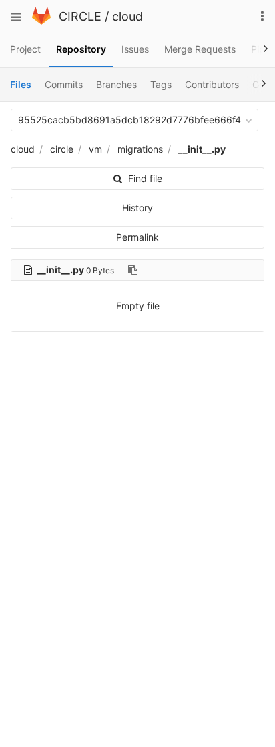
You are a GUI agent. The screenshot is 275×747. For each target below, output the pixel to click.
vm (95, 149)
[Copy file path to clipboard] (133, 270)
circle (61, 149)
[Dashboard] (41, 21)
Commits (64, 84)
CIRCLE (80, 16)
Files (20, 84)
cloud (127, 16)
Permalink (137, 237)
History (137, 207)
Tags (161, 84)
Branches (116, 84)
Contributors (212, 84)
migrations (140, 149)
